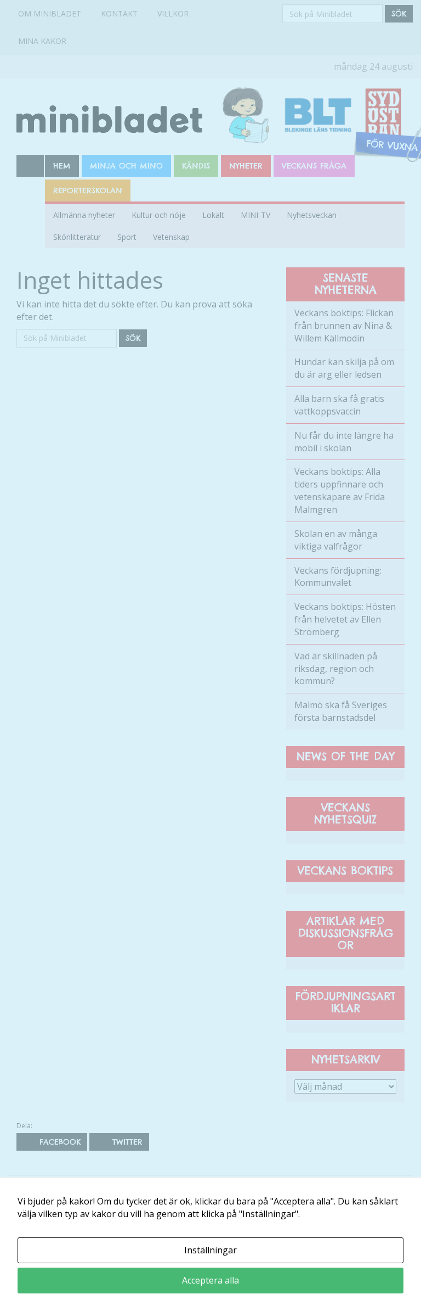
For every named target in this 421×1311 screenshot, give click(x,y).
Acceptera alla (210, 1280)
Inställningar (210, 1250)
